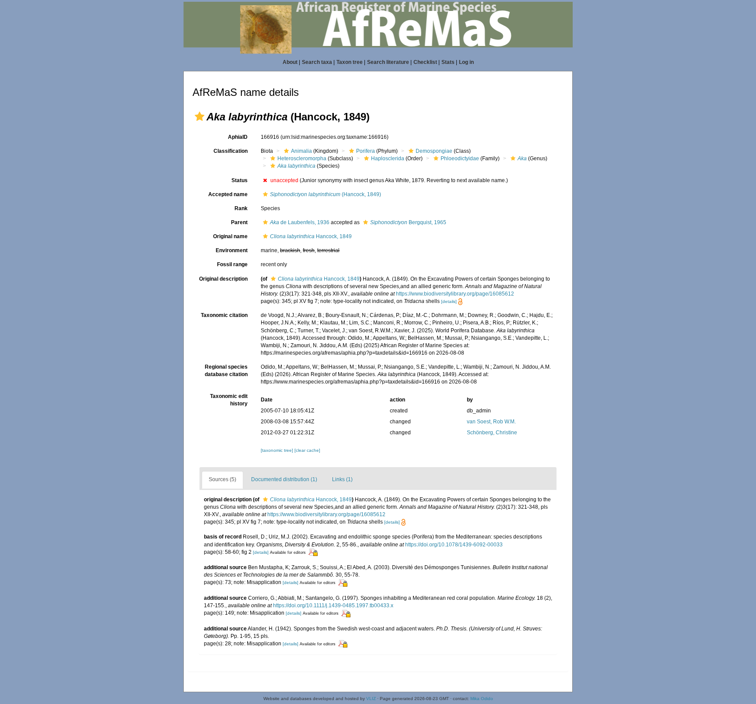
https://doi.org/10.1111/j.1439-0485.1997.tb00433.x (333, 605)
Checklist (425, 62)
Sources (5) (222, 479)
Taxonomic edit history (229, 400)
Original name (230, 236)
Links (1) (342, 479)
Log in (466, 62)
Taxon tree (349, 62)
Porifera (365, 151)
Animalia (301, 151)
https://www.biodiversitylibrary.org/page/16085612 (455, 294)
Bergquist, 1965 (408, 222)
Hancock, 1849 (311, 236)
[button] (199, 116)
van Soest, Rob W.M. (491, 422)
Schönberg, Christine (492, 432)
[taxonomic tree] (277, 450)
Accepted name (228, 194)
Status (239, 180)
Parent (239, 222)
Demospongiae (434, 151)
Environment (232, 250)
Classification (231, 151)
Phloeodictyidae (460, 158)
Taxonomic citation (224, 315)
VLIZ (371, 698)
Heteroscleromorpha (301, 158)
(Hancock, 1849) (325, 194)
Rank (241, 208)
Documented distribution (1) (284, 479)
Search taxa (317, 62)
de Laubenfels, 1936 (299, 222)
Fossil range (232, 264)
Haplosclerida (387, 158)
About (290, 62)
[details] (449, 301)
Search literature (388, 62)
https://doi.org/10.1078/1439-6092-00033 (454, 545)
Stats (448, 62)
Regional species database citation (226, 370)
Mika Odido (481, 698)
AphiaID (238, 137)
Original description (223, 279)
